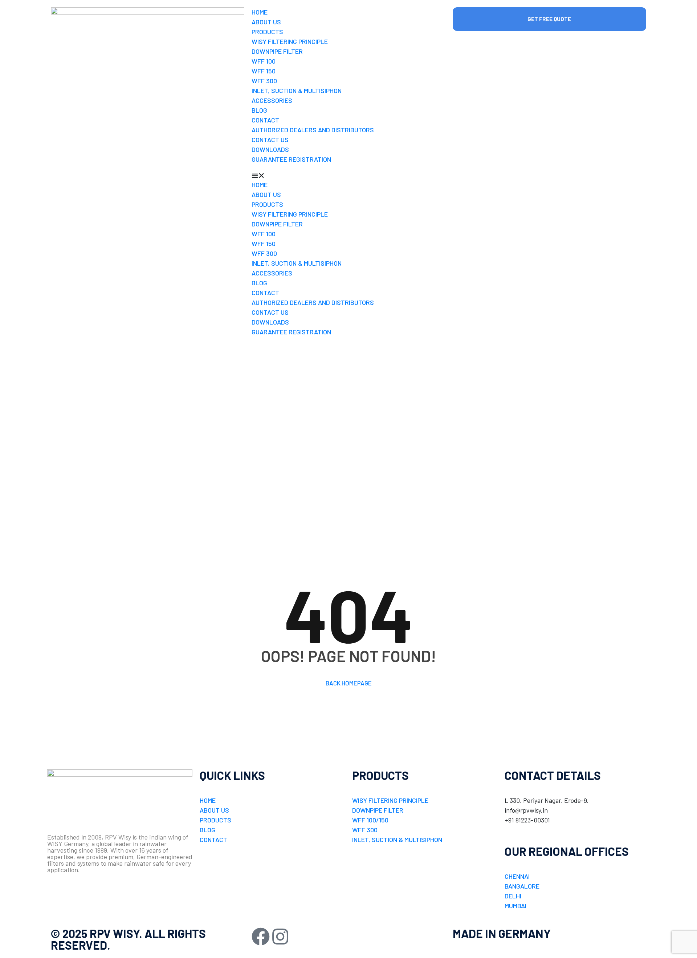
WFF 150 (264, 71)
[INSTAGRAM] (280, 936)
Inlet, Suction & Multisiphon (297, 90)
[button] (348, 175)
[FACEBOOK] (261, 936)
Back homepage (349, 683)
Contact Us (270, 140)
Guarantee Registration (291, 159)
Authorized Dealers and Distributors (313, 130)
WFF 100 (264, 61)
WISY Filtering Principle (290, 41)
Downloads (270, 149)
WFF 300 (264, 81)
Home (260, 12)
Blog (259, 110)
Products (267, 32)
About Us (266, 22)
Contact (265, 120)
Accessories (272, 100)
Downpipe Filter (277, 51)
